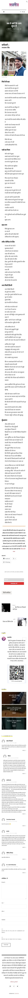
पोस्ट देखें (14, 699)
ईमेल (3, 911)
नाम (3, 903)
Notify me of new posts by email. (12, 939)
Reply (24, 750)
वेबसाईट (3, 920)
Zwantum (17, 993)
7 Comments (14, 31)
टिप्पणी (4, 882)
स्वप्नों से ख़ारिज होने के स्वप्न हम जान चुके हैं (14, 709)
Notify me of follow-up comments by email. (13, 931)
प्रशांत (7, 831)
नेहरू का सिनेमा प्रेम (14, 621)
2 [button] (13, 470)
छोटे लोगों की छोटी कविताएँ (14, 696)
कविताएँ (9, 29)
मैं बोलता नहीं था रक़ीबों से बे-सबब (14, 722)
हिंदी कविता (6, 592)
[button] (27, 2)
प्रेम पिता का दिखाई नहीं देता (14, 608)
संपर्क (16, 982)
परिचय (12, 982)
